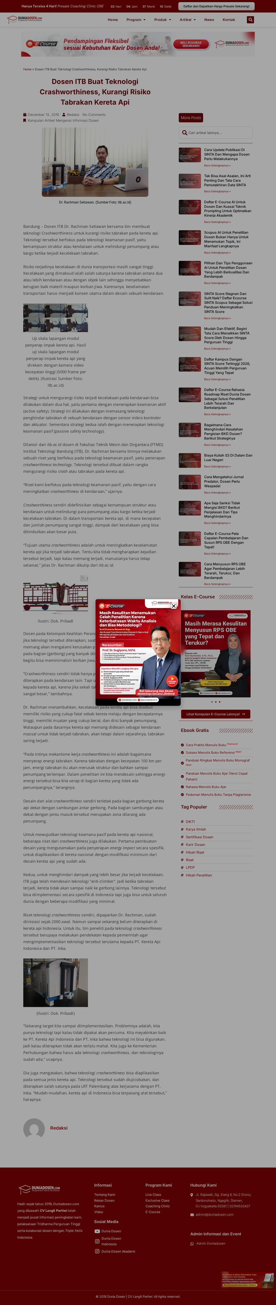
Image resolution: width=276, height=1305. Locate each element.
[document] (138, 652)
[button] (173, 606)
